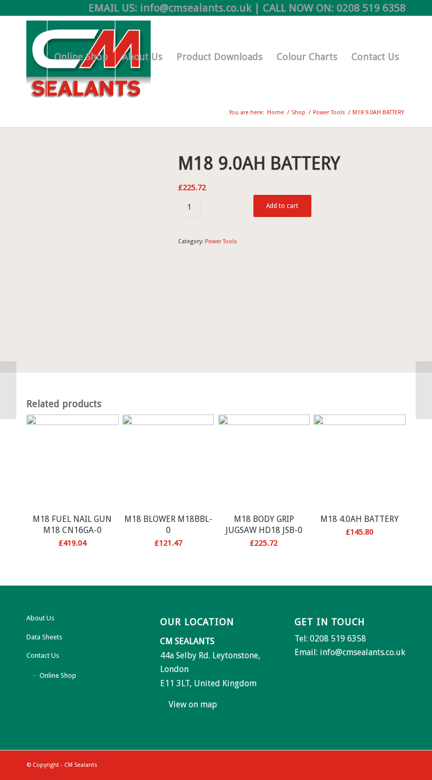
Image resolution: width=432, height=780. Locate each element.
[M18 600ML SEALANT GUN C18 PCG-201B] (8, 390)
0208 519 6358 (371, 8)
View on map (193, 704)
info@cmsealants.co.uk (195, 8)
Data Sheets (44, 637)
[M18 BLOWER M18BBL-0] (424, 390)
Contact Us (42, 655)
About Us (40, 618)
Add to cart (282, 206)
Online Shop (58, 675)
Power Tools (221, 241)
